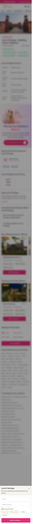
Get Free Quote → (16, 520)
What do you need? (7, 509)
